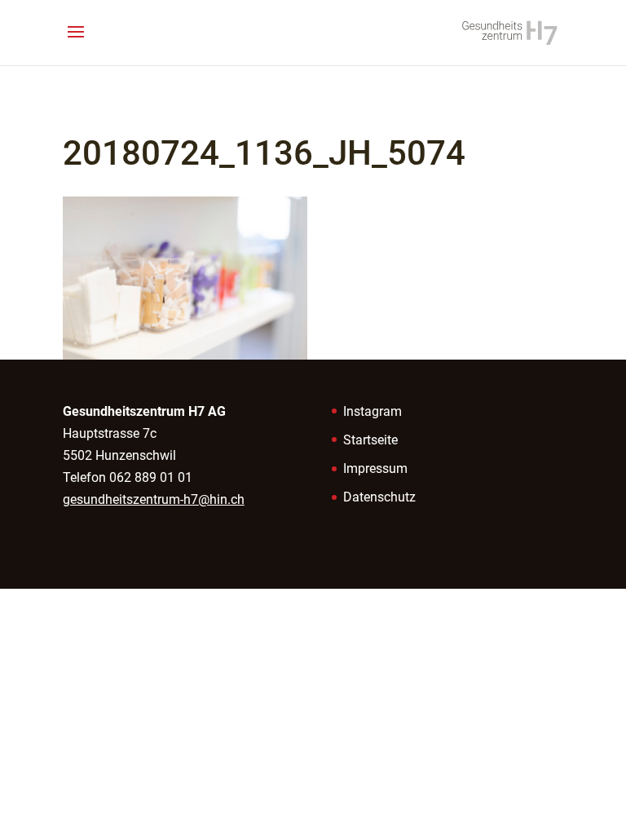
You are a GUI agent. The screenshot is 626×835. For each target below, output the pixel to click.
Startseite (370, 440)
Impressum (375, 468)
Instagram (372, 411)
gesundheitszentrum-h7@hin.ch (154, 499)
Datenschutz (379, 497)
